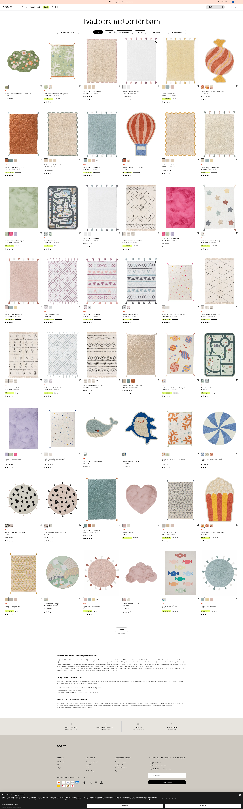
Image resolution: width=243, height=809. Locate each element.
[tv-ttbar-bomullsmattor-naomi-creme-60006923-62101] (124, 234)
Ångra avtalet (118, 771)
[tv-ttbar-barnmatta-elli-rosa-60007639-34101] (172, 525)
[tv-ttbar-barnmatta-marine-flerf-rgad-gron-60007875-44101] (46, 87)
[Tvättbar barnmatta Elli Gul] (23, 573)
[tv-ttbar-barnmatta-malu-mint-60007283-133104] (89, 599)
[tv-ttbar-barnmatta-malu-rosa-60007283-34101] (172, 87)
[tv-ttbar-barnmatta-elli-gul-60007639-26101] (167, 525)
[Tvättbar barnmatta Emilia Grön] (62, 134)
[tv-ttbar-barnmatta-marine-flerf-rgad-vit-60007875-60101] (50, 87)
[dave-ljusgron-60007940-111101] (6, 234)
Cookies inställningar (121, 768)
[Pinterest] (84, 782)
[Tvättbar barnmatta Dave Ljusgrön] (23, 207)
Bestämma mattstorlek (92, 762)
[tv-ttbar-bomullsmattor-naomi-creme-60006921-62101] (133, 234)
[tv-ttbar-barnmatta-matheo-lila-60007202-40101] (46, 307)
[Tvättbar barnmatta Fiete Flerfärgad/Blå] (62, 428)
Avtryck (59, 768)
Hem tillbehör (35, 7)
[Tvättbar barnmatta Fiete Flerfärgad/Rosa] (180, 281)
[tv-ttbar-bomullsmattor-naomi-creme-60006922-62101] (128, 234)
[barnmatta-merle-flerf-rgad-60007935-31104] (46, 599)
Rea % (46, 7)
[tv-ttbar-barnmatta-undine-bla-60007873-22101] (11, 160)
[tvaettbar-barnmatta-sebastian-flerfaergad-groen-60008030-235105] (6, 87)
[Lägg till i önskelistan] (41, 86)
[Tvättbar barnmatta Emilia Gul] (180, 134)
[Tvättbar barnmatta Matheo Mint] (62, 354)
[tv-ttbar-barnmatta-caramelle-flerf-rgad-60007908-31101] (207, 87)
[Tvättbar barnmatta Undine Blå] (102, 499)
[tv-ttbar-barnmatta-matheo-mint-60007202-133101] (50, 307)
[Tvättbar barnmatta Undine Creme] (141, 354)
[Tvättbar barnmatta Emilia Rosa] (102, 60)
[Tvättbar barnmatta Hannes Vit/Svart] (23, 499)
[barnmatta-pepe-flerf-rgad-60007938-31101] (163, 599)
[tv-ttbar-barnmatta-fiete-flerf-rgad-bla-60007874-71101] (167, 307)
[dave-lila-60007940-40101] (15, 234)
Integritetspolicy (119, 765)
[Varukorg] (239, 7)
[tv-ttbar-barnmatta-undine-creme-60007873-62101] (15, 160)
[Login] (235, 7)
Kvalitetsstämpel (90, 771)
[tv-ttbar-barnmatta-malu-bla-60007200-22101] (128, 87)
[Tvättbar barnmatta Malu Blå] (102, 207)
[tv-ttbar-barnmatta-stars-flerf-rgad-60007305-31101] (202, 234)
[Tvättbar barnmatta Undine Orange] (23, 134)
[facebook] (101, 782)
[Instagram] (96, 782)
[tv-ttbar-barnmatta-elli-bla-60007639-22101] (163, 525)
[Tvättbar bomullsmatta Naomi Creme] (141, 207)
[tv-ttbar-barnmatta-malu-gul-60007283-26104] (93, 599)
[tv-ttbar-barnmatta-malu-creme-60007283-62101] (202, 160)
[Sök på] (222, 7)
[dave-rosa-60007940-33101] (11, 234)
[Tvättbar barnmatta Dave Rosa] (180, 207)
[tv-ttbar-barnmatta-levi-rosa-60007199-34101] (85, 307)
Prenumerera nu (167, 782)
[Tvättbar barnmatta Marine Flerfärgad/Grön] (62, 60)
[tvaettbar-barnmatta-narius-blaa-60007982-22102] (124, 454)
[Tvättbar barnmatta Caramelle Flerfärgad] (219, 60)
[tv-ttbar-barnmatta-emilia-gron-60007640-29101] (93, 87)
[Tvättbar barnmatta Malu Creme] (219, 134)
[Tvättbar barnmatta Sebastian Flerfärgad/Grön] (23, 60)
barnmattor (105, 668)
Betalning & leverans (120, 762)
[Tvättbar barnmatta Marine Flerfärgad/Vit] (180, 428)
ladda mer (121, 630)
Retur (58, 765)
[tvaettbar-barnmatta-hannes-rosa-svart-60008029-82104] (11, 525)
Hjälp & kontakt (61, 762)
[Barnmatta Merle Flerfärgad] (62, 573)
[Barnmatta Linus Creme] (62, 207)
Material (88, 768)
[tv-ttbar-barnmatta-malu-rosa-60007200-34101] (124, 87)
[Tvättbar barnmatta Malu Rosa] (141, 60)
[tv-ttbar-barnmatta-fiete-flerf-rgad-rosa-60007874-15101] (163, 307)
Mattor (24, 7)
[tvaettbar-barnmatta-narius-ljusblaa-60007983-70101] (85, 454)
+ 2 (175, 87)
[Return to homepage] (8, 7)
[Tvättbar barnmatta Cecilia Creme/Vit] (219, 428)
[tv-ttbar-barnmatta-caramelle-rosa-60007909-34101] (211, 87)
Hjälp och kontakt (222, 2)
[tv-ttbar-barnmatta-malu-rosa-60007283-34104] (85, 599)
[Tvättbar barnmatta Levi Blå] (141, 281)
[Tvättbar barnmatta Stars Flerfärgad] (219, 207)
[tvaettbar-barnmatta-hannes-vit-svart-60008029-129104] (6, 525)
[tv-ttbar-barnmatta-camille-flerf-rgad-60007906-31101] (124, 160)
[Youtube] (90, 782)
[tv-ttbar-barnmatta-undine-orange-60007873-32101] (6, 160)
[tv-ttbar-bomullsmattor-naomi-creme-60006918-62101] (202, 307)
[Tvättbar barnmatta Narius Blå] (141, 428)
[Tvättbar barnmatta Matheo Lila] (62, 281)
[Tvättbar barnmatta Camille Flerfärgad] (141, 134)
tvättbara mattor (100, 670)
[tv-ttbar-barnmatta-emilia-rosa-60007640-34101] (85, 87)
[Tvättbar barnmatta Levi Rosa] (102, 281)
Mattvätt (88, 765)
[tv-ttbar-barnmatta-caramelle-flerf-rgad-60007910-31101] (163, 381)
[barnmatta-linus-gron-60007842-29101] (50, 234)
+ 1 (18, 234)
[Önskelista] (232, 7)
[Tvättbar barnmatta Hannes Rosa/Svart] (62, 499)
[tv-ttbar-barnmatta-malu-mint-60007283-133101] (167, 87)
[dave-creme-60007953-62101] (128, 525)
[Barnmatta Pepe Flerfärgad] (180, 573)
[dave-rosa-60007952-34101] (124, 599)
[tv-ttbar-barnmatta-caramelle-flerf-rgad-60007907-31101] (202, 87)
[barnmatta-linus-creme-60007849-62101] (46, 234)
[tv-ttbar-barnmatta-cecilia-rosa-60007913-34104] (211, 454)
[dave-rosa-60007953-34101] (124, 525)
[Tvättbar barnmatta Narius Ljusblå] (102, 428)
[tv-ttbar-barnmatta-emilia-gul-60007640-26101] (89, 87)
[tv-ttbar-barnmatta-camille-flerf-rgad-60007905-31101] (128, 160)
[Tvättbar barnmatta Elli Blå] (180, 499)
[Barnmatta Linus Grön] (219, 354)
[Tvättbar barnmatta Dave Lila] (23, 428)
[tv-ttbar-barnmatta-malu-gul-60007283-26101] (163, 87)
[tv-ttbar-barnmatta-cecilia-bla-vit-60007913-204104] (202, 454)
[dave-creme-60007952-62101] (128, 599)
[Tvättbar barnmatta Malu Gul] (180, 60)
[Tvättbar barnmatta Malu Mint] (102, 134)
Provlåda (55, 7)
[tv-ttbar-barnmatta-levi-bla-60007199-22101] (89, 307)
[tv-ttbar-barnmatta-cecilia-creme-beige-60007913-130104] (207, 454)
